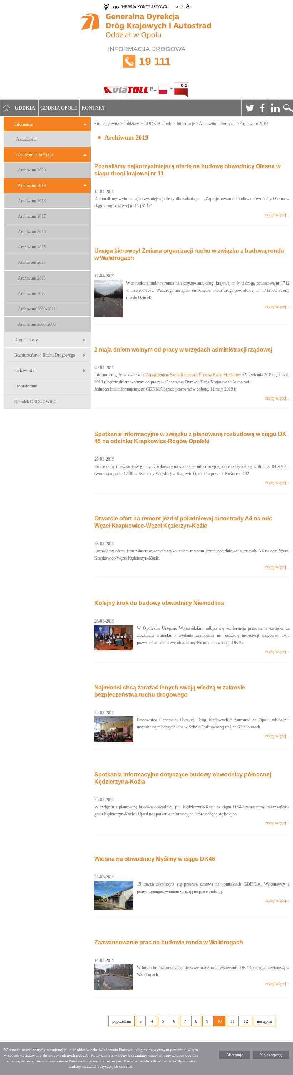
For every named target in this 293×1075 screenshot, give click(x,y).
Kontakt (93, 108)
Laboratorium (25, 385)
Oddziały (131, 123)
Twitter (247, 108)
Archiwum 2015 (32, 247)
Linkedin (273, 108)
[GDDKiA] (146, 27)
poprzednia (121, 1021)
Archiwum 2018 (32, 200)
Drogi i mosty (26, 339)
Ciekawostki (24, 370)
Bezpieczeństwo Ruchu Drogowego (44, 355)
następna (264, 1021)
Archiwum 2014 (32, 262)
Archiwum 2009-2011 (37, 308)
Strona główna (106, 123)
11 (232, 1021)
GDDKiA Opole (158, 123)
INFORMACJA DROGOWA (146, 56)
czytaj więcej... (277, 214)
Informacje (23, 124)
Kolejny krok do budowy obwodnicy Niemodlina (159, 603)
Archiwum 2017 (32, 216)
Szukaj (286, 108)
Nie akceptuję (271, 1054)
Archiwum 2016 (32, 231)
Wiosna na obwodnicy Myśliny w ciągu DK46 (154, 859)
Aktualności (26, 139)
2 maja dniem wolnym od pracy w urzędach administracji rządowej (183, 350)
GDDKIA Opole (59, 108)
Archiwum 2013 (32, 278)
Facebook (260, 108)
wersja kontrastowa (144, 7)
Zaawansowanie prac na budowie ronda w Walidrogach (168, 942)
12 (246, 1021)
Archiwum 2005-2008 (37, 324)
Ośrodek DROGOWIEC (35, 401)
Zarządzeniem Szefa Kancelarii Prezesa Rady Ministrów (193, 374)
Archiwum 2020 (32, 170)
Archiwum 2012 (32, 293)
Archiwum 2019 (32, 185)
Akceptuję (234, 1054)
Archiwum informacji (34, 154)
